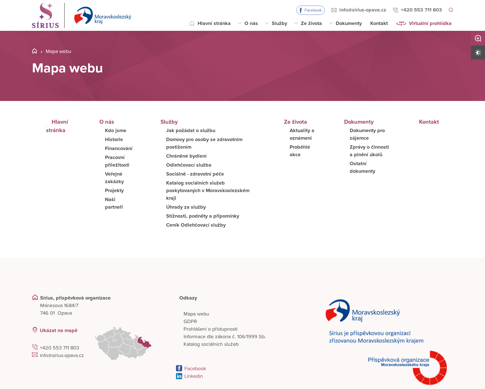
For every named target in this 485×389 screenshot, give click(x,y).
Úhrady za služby (186, 207)
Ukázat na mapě (58, 330)
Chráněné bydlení (186, 156)
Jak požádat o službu (190, 130)
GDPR (190, 321)
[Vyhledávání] (450, 10)
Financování (118, 148)
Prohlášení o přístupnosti (210, 329)
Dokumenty (349, 23)
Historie (114, 139)
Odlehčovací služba (188, 165)
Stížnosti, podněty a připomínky (202, 216)
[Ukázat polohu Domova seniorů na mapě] (130, 343)
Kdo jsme (115, 130)
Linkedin (193, 376)
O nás (251, 23)
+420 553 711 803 (420, 10)
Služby (279, 23)
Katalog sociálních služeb (211, 344)
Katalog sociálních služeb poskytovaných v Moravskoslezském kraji (208, 190)
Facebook (312, 10)
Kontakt (379, 23)
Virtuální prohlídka (430, 23)
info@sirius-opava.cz (361, 10)
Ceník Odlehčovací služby (196, 225)
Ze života (311, 23)
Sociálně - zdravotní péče (195, 174)
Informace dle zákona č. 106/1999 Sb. (225, 336)
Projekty (114, 190)
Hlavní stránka (214, 23)
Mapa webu (196, 314)
